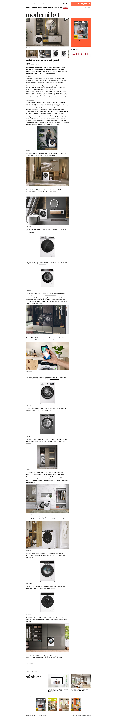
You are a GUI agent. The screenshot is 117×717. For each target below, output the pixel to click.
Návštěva (34, 7)
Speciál (60, 7)
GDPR (79, 715)
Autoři (44, 715)
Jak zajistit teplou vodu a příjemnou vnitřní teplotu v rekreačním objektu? (34, 676)
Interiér (40, 7)
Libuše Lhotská (35, 64)
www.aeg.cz (52, 155)
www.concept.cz (50, 588)
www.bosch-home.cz (50, 295)
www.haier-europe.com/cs (47, 339)
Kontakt (40, 715)
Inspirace (50, 7)
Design (45, 7)
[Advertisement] (42, 660)
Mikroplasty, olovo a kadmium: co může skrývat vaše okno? (80, 690)
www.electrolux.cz (54, 379)
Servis (55, 7)
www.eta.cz (42, 264)
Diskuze (30, 663)
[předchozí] (27, 54)
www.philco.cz (39, 233)
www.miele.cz (53, 191)
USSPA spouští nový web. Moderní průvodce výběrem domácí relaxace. (58, 690)
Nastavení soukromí (86, 715)
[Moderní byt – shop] (81, 7)
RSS (73, 715)
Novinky (28, 7)
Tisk (76, 715)
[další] (67, 54)
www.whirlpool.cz (63, 519)
